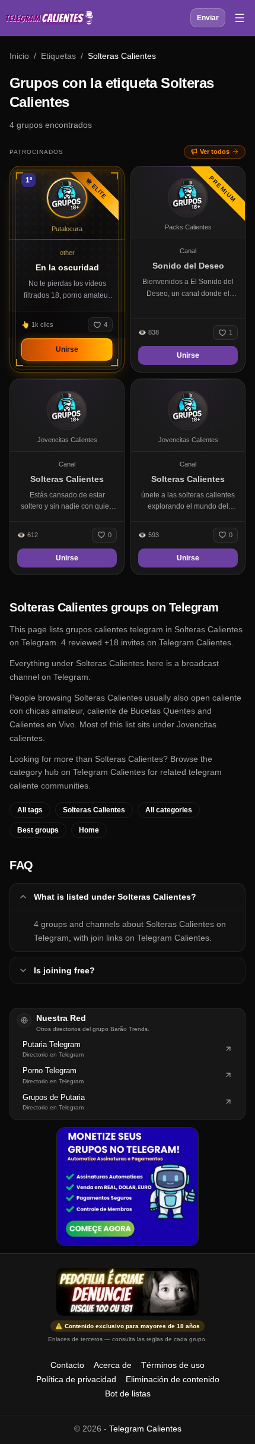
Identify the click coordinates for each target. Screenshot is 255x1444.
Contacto (67, 1365)
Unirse (67, 349)
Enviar (208, 18)
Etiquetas (58, 56)
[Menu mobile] (239, 18)
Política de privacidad (76, 1379)
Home (89, 830)
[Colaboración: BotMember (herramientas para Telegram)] (127, 1187)
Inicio (19, 56)
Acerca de (113, 1365)
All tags (30, 810)
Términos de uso (173, 1365)
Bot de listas (128, 1393)
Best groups (38, 830)
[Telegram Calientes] (49, 18)
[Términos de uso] (127, 1292)
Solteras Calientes (94, 810)
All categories (168, 810)
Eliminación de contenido (172, 1379)
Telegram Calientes (145, 1428)
